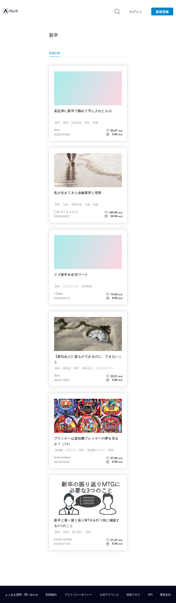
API (150, 594)
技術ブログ (133, 594)
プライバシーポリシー (78, 594)
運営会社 (165, 594)
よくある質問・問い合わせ (21, 594)
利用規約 (51, 594)
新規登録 (162, 11)
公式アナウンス (109, 594)
